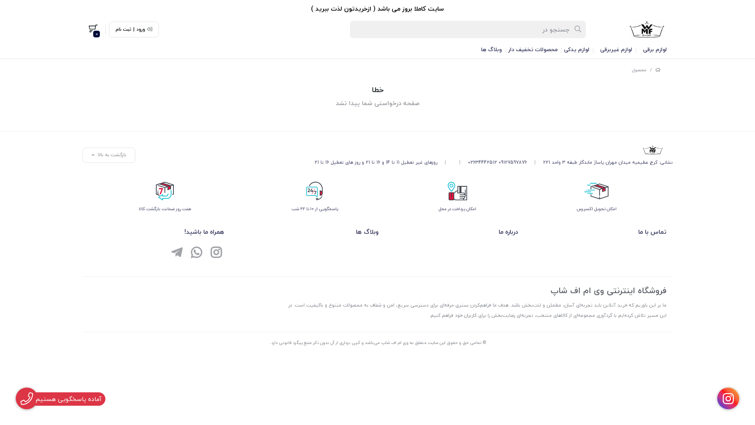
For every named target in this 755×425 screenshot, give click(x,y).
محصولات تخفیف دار (533, 49)
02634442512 (482, 162)
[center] (578, 29)
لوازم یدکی (576, 49)
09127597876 (513, 162)
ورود (140, 29)
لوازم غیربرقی (616, 49)
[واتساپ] (196, 253)
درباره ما (508, 231)
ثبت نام (123, 29)
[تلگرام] (177, 253)
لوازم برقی (655, 49)
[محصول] (493, 149)
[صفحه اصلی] (658, 70)
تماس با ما (652, 231)
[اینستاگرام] (216, 253)
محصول (639, 70)
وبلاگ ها (491, 49)
